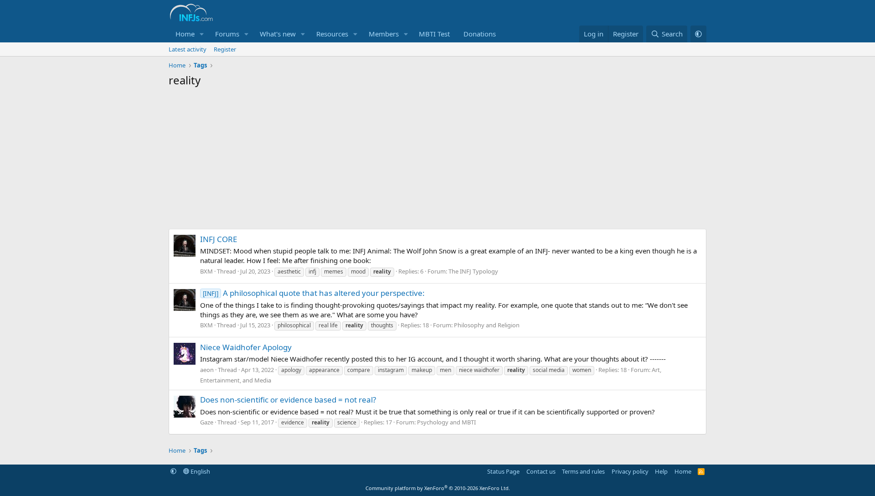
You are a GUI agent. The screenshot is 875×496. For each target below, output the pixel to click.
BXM (206, 271)
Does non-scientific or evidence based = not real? (288, 399)
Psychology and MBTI (446, 422)
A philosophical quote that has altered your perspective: (314, 293)
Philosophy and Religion (487, 325)
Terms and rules (583, 471)
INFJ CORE (218, 239)
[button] (202, 34)
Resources (332, 33)
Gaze (206, 422)
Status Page (503, 471)
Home (185, 33)
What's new (278, 33)
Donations (479, 33)
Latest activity (187, 49)
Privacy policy (630, 471)
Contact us (541, 471)
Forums (227, 33)
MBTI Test (434, 33)
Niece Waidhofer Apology (246, 347)
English (199, 471)
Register (225, 49)
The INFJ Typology (473, 271)
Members (384, 33)
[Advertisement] (437, 160)
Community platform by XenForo (437, 488)
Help (661, 471)
